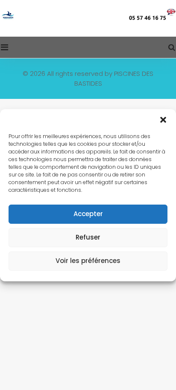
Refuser (88, 237)
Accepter (88, 213)
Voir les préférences (88, 260)
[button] (163, 120)
